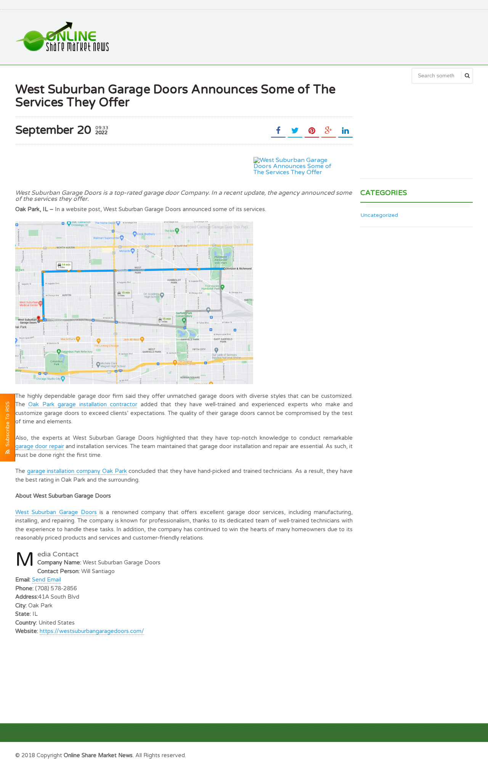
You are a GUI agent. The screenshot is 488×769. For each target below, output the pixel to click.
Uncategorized (379, 215)
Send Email (46, 579)
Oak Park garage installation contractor (82, 404)
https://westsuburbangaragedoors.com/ (92, 631)
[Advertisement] (334, 36)
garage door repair (39, 446)
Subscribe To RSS (7, 425)
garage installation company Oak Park (77, 471)
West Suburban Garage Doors (56, 512)
